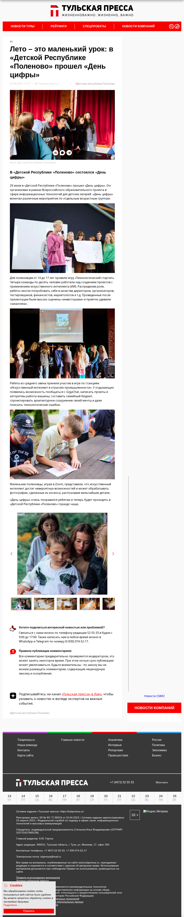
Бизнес (157, 755)
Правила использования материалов (38, 877)
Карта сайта (25, 755)
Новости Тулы (22, 26)
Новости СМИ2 (154, 696)
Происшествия (118, 755)
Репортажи (115, 750)
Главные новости (72, 739)
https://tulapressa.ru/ (72, 811)
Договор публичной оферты (32, 880)
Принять (28, 911)
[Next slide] (113, 553)
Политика (158, 745)
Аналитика (115, 739)
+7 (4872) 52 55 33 (122, 782)
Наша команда (27, 745)
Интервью (115, 745)
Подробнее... (11, 905)
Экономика (159, 750)
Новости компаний (138, 26)
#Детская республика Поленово (95, 83)
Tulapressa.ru (26, 739)
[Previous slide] (11, 553)
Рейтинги (59, 26)
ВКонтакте (162, 782)
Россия (157, 739)
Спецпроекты (94, 26)
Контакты (23, 750)
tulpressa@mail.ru (50, 856)
